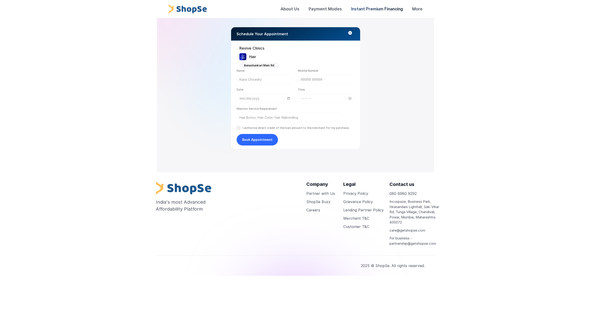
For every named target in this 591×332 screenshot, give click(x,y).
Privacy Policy (355, 193)
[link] (417, 9)
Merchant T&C (356, 218)
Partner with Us (320, 193)
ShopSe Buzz (318, 201)
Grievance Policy (358, 201)
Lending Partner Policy (363, 210)
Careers (313, 210)
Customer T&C (356, 226)
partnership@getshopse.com (412, 243)
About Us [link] (289, 8)
